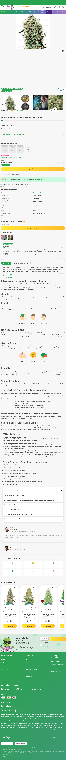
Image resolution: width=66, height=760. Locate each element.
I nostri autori (29, 673)
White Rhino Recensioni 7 (21, 263)
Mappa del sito (29, 676)
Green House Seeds (38, 193)
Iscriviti (58, 639)
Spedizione (3, 659)
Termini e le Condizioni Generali (46, 645)
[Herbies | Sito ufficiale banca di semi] (9, 7)
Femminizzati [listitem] (5, 11)
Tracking (3, 662)
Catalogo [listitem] (24, 11)
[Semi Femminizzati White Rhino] (33, 52)
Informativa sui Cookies (56, 671)
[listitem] (59, 7)
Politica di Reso (4, 666)
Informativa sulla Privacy (56, 668)
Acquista (10, 626)
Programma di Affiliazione (32, 669)
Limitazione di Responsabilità (57, 664)
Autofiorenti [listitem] (15, 11)
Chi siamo (28, 659)
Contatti (28, 662)
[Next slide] (65, 99)
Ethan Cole (13, 529)
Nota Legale (53, 675)
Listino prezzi (4, 669)
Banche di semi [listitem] (41, 11)
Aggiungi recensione (33, 228)
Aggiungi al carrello (33, 169)
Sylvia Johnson (15, 548)
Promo (2, 673)
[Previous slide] (1, 99)
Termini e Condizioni (55, 661)
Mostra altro (60, 273)
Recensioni (28, 666)
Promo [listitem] (49, 11)
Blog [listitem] (53, 11)
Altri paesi (6, 702)
